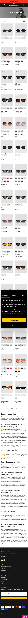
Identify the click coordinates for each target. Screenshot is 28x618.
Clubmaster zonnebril (9, 538)
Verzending (3, 570)
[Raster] (24, 21)
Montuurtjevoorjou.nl (6, 430)
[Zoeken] (4, 4)
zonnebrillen (3, 454)
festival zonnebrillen (18, 457)
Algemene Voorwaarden (6, 566)
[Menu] (1, 4)
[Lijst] (26, 21)
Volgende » (20, 408)
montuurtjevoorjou (7, 613)
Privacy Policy (3, 577)
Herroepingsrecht (4, 579)
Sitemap (2, 581)
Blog (2, 583)
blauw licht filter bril (14, 537)
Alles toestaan (14, 320)
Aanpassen (13, 325)
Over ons (3, 568)
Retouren (3, 572)
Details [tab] (14, 295)
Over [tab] (23, 295)
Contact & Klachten (5, 575)
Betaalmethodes (4, 573)
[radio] (2, 38)
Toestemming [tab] (5, 295)
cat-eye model (8, 434)
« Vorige (7, 408)
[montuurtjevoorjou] (14, 4)
